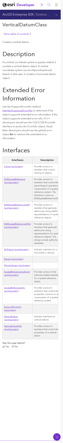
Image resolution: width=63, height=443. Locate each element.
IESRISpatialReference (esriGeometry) (14, 181)
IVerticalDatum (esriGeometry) (11, 318)
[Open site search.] (49, 5)
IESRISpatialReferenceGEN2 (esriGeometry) (17, 225)
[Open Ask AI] (42, 5)
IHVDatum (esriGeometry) (16, 249)
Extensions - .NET (48, 14)
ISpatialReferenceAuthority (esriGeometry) (17, 273)
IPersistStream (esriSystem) (17, 265)
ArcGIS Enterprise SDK (18, 14)
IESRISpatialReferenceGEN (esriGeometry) (17, 206)
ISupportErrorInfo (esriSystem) (12, 308)
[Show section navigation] (56, 14)
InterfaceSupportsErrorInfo (17, 111)
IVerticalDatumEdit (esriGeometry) (13, 327)
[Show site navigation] (56, 5)
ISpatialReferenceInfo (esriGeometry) (14, 289)
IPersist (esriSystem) (13, 259)
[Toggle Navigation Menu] (57, 437)
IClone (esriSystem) (13, 166)
